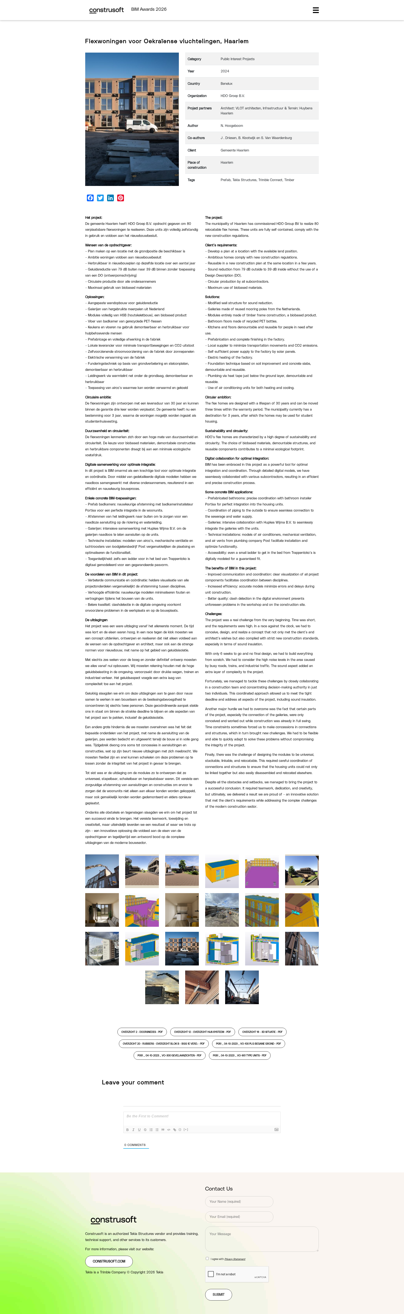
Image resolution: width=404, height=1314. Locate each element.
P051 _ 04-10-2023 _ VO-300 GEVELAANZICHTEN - (170, 1055)
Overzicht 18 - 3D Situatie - (262, 1032)
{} (180, 1129)
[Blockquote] (163, 1129)
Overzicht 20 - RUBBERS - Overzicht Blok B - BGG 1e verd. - (164, 1043)
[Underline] (139, 1129)
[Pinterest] (120, 198)
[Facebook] (90, 198)
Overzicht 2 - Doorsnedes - (142, 1032)
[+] (186, 1129)
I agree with (228, 1259)
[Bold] (127, 1129)
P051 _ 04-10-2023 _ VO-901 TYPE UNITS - (240, 1055)
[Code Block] (169, 1129)
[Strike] (145, 1129)
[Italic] (133, 1129)
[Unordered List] (157, 1129)
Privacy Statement (235, 1259)
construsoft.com (109, 1261)
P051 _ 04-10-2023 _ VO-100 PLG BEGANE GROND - (248, 1043)
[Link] (175, 1129)
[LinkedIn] (110, 198)
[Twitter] (100, 198)
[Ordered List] (151, 1129)
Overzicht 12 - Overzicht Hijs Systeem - (202, 1032)
